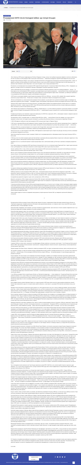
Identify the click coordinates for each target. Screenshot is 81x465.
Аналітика (31, 2)
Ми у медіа (53, 2)
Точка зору (58, 2)
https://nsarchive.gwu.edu (66, 159)
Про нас (64, 2)
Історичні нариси (45, 2)
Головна (21, 2)
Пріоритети (70, 2)
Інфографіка (37, 2)
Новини (26, 2)
